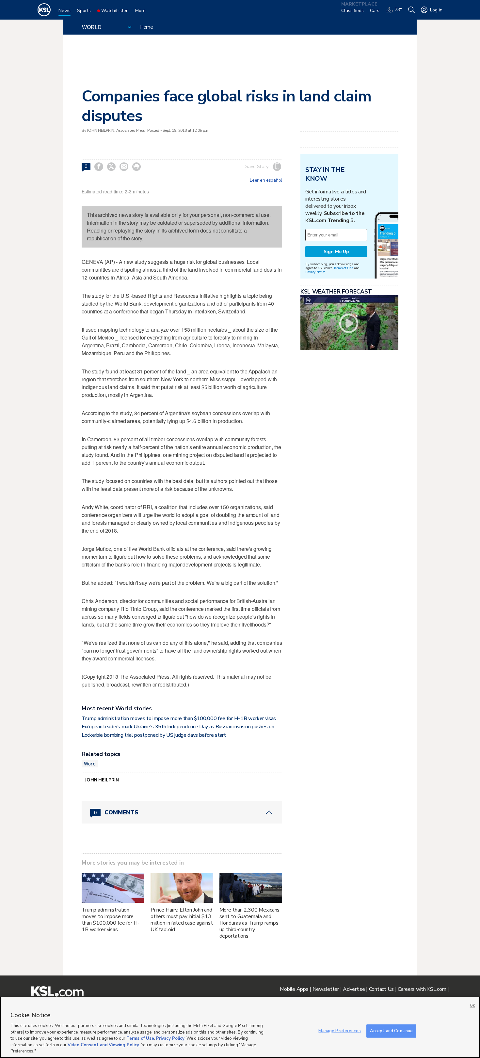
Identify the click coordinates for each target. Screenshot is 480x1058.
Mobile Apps (294, 989)
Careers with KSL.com (422, 989)
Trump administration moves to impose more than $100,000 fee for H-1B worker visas (179, 718)
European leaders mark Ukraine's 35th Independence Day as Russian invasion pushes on (178, 726)
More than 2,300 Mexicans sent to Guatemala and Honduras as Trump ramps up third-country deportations (249, 923)
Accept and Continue (391, 1031)
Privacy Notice (315, 272)
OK (472, 1005)
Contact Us (381, 989)
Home (146, 27)
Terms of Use (343, 268)
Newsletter (325, 989)
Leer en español (266, 180)
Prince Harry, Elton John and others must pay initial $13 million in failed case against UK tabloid (182, 919)
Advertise (354, 989)
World (90, 763)
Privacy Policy (170, 1038)
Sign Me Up (336, 252)
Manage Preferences (339, 1031)
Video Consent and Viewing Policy (103, 1045)
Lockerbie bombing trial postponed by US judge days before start (154, 735)
